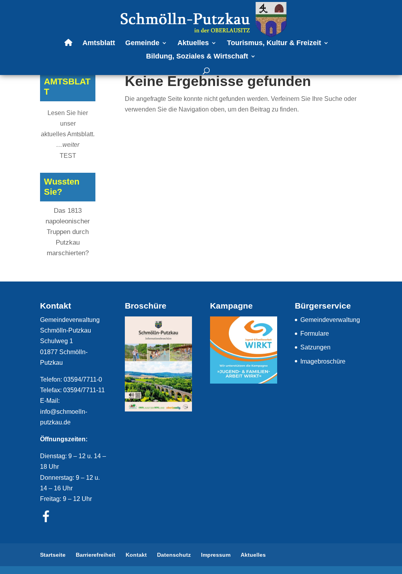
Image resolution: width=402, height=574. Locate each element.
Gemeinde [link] (142, 43)
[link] (201, 19)
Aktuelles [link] (193, 43)
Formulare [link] (314, 333)
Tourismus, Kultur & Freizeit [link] (274, 43)
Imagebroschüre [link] (322, 361)
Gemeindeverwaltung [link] (330, 319)
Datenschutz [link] (174, 555)
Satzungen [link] (315, 347)
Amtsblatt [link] (98, 43)
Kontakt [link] (136, 555)
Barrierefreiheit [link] (95, 555)
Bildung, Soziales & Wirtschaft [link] (197, 56)
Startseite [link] (53, 555)
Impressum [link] (215, 555)
